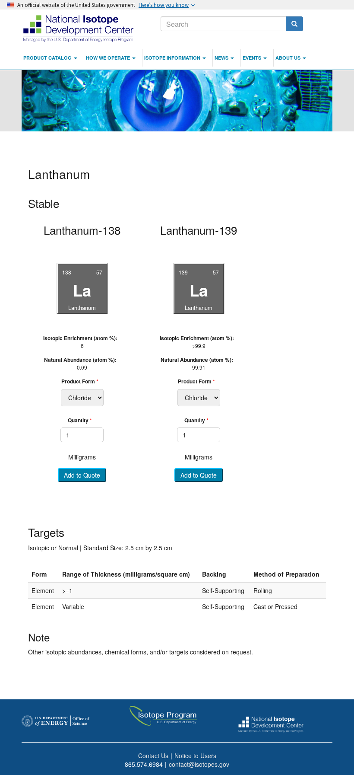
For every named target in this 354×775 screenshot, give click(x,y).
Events (252, 57)
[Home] (79, 28)
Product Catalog (48, 57)
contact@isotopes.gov (199, 764)
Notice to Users (195, 755)
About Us (288, 57)
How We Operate (108, 57)
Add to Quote (82, 475)
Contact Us (153, 755)
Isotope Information (173, 57)
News (222, 57)
